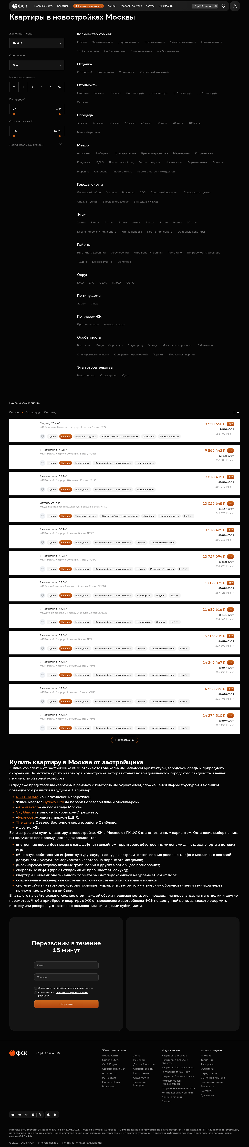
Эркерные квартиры (191, 231)
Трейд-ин (207, 1060)
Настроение (141, 1073)
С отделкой (84, 72)
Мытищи (111, 192)
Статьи (166, 1101)
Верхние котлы (198, 162)
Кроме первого (131, 231)
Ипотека (206, 1055)
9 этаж (177, 222)
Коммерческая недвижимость (171, 1082)
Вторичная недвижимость (178, 1088)
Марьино (83, 171)
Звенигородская (150, 162)
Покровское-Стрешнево (203, 252)
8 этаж (163, 222)
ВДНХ (100, 162)
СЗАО (103, 282)
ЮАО (80, 282)
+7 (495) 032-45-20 (48, 1053)
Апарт (95, 303)
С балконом (205, 345)
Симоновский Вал (114, 1068)
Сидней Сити (110, 1060)
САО (143, 192)
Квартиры (63, 5)
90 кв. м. (178, 123)
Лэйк (136, 1055)
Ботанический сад (121, 162)
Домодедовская (125, 153)
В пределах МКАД (146, 201)
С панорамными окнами (93, 354)
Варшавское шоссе (116, 201)
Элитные (83, 93)
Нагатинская (174, 162)
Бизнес (98, 93)
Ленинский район (89, 192)
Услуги (150, 5)
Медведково (181, 153)
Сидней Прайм (111, 1082)
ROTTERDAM (27, 797)
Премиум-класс (88, 324)
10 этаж (192, 222)
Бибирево (103, 153)
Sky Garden (26, 812)
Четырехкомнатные (183, 42)
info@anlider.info (48, 1142)
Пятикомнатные (211, 42)
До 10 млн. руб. (182, 93)
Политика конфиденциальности (82, 1142)
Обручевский (120, 252)
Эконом (82, 102)
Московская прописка (177, 345)
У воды (152, 345)
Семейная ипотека (213, 1077)
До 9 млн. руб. (158, 93)
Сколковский (141, 1077)
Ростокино (175, 252)
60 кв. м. (130, 123)
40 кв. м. (98, 123)
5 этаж (122, 222)
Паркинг (158, 354)
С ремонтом (127, 72)
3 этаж (95, 222)
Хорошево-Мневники (148, 252)
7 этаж (150, 222)
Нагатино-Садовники (91, 252)
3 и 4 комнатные (141, 51)
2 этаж (81, 222)
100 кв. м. (195, 123)
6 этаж (136, 222)
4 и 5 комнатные (168, 51)
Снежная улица (87, 201)
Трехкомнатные (154, 42)
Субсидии (207, 1068)
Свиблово (101, 171)
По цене (14, 412)
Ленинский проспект (165, 192)
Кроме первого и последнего (96, 231)
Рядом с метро (122, 171)
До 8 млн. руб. (135, 93)
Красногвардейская (154, 153)
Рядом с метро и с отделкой (156, 171)
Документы (208, 1095)
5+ (59, 87)
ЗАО (91, 282)
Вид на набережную (109, 345)
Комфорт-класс (114, 324)
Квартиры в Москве (174, 1055)
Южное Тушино (102, 262)
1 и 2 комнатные (88, 51)
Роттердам (109, 1077)
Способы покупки (131, 5)
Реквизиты (208, 1086)
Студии (82, 42)
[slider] (14, 114)
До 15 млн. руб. (207, 93)
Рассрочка (207, 1064)
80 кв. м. (162, 123)
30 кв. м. (82, 123)
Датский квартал (144, 1064)
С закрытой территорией (131, 354)
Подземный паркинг (182, 354)
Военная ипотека (212, 1082)
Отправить (66, 1004)
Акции (112, 5)
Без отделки (105, 72)
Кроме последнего (159, 231)
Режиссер (108, 1086)
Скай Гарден (110, 1064)
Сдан (125, 375)
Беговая (218, 162)
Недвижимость (43, 5)
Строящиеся (108, 375)
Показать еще (124, 740)
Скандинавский (143, 1068)
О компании (166, 5)
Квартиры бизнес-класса (178, 1067)
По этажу (50, 412)
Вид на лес (84, 345)
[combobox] (36, 43)
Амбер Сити (110, 1055)
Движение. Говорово (140, 1083)
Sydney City (53, 802)
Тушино (82, 262)
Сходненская (204, 153)
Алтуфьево (84, 153)
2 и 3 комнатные (115, 51)
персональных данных (80, 988)
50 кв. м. (114, 123)
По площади (33, 412)
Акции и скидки (172, 1097)
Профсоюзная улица (197, 192)
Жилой (81, 303)
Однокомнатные (102, 42)
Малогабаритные (88, 132)
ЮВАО (130, 282)
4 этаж (109, 222)
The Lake (24, 822)
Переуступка (209, 1073)
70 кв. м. (146, 123)
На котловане (86, 375)
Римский (139, 1060)
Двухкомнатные (128, 42)
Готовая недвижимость (176, 1071)
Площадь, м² (17, 99)
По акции (115, 93)
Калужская (84, 162)
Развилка (128, 192)
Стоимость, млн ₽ (21, 121)
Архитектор (28, 807)
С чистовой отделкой (154, 72)
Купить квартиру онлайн (177, 1092)
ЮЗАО (116, 282)
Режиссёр (27, 817)
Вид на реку (135, 345)
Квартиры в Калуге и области (175, 1061)
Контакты (207, 1090)
